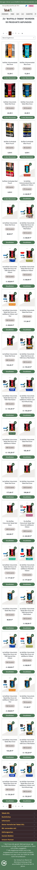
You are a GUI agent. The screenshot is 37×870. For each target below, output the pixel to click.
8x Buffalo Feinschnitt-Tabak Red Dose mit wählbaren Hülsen (10, 567)
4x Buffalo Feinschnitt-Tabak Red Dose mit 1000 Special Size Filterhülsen (27, 226)
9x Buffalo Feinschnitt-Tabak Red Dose (27, 482)
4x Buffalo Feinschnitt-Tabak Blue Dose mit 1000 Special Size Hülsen (10, 655)
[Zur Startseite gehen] (8, 10)
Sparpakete (5, 14)
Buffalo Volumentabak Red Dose (10, 63)
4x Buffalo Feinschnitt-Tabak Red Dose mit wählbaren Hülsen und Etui (9, 313)
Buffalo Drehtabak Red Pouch (9, 182)
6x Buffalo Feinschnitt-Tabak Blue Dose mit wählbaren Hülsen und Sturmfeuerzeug (27, 784)
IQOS (17, 14)
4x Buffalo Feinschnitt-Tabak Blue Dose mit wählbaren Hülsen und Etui (9, 699)
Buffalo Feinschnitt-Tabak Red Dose (10, 103)
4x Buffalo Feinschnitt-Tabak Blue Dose (10, 610)
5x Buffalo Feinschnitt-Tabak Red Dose (27, 311)
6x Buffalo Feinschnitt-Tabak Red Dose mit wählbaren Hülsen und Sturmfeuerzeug (27, 398)
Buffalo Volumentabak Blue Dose (27, 63)
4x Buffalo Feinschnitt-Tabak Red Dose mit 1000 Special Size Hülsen (10, 269)
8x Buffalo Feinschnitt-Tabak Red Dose (10, 482)
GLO (23, 14)
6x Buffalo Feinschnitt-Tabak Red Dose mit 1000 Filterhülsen (10, 398)
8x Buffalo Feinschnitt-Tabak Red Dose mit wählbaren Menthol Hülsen (27, 568)
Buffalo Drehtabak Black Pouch (10, 142)
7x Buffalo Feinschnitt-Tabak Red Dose (27, 440)
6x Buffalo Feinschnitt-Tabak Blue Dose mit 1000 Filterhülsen (10, 783)
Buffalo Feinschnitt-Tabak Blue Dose (27, 103)
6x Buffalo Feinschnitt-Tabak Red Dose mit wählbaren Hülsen (10, 441)
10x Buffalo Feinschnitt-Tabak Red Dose (10, 523)
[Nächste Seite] (19, 33)
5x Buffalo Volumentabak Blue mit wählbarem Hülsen (27, 183)
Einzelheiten (27, 199)
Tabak (12, 14)
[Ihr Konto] (33, 9)
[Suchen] (32, 9)
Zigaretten (29, 14)
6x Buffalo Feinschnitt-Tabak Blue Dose (10, 741)
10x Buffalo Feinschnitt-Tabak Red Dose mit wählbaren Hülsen (27, 524)
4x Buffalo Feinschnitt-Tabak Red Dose (10, 224)
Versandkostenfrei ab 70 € (10, 6)
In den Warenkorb (10, 78)
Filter (26, 28)
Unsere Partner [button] (8, 840)
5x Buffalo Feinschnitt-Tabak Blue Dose (27, 697)
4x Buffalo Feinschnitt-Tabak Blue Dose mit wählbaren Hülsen (27, 654)
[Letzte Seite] (22, 33)
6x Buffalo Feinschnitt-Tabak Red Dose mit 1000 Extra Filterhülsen (27, 356)
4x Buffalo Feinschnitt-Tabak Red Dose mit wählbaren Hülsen (27, 268)
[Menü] (1, 9)
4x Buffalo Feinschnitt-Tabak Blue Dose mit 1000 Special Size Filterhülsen (27, 611)
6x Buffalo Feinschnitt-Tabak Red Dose (10, 355)
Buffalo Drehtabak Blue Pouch (27, 142)
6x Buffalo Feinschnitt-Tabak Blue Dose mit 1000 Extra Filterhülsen (27, 741)
